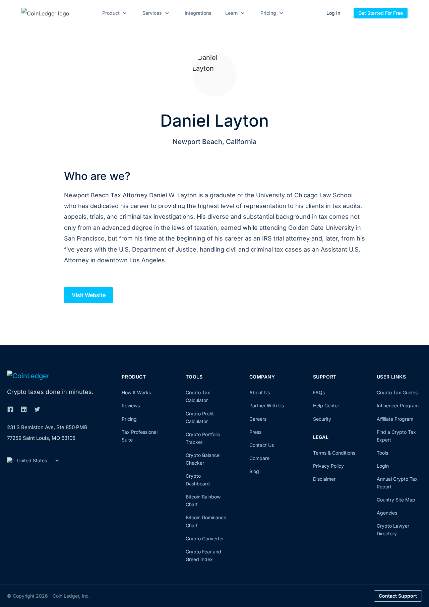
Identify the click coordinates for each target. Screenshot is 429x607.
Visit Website (89, 295)
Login (383, 466)
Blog (254, 471)
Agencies (387, 513)
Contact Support (398, 596)
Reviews (131, 405)
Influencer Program (398, 405)
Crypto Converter (205, 538)
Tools (382, 453)
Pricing (129, 419)
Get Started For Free (380, 13)
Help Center (326, 405)
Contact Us (261, 445)
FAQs (319, 392)
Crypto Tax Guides (397, 392)
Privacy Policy (328, 466)
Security (322, 419)
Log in (333, 13)
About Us (259, 392)
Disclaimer (324, 479)
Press (255, 432)
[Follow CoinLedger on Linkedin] (23, 409)
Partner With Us (266, 405)
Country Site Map (396, 499)
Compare (259, 458)
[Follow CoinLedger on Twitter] (37, 409)
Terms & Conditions (334, 453)
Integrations (198, 13)
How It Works (136, 392)
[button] (113, 13)
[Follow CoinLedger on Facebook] (10, 409)
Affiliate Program (395, 419)
